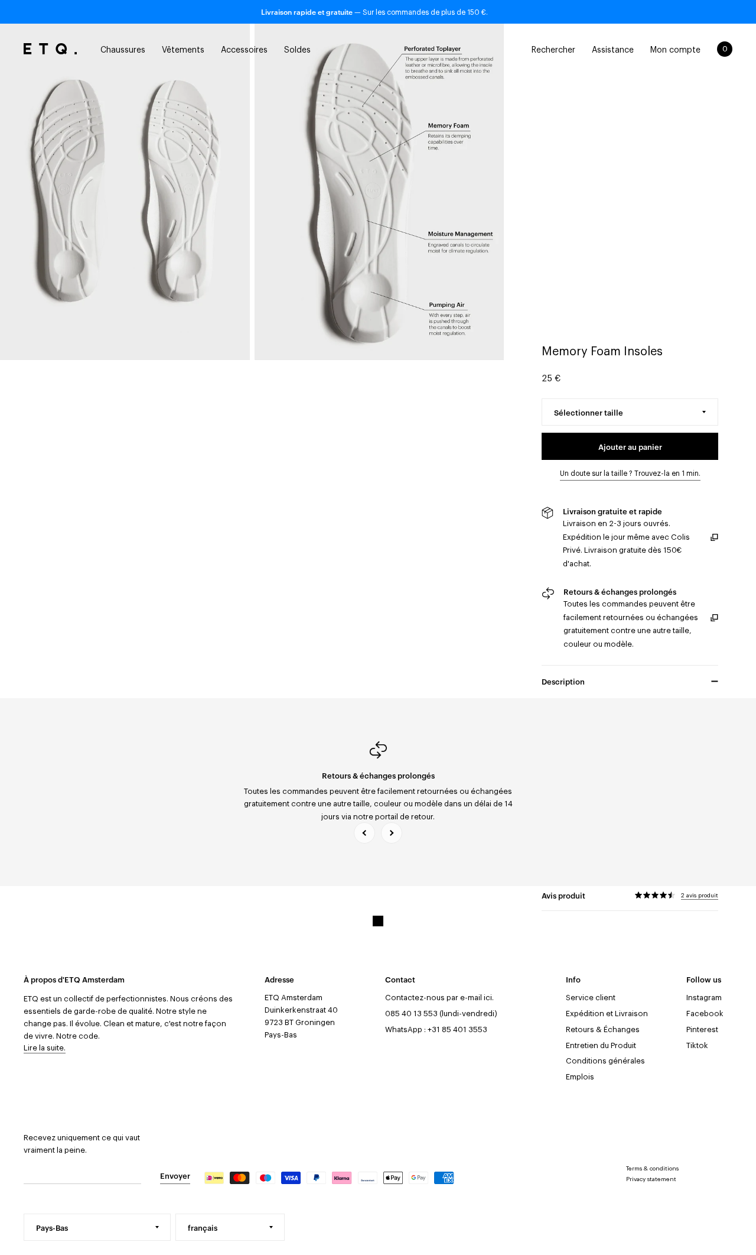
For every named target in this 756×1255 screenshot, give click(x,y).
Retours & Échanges (603, 1029)
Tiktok (697, 1045)
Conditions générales (605, 1061)
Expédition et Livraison (607, 1013)
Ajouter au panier (630, 446)
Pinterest (702, 1029)
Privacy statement (651, 1179)
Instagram (704, 997)
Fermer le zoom (124, 191)
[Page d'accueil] (50, 49)
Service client (590, 997)
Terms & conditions (652, 1169)
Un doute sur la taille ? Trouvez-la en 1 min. (630, 473)
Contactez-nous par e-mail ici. (439, 997)
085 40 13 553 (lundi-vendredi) (441, 1013)
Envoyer (175, 1175)
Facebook (705, 1013)
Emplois (580, 1077)
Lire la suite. (45, 1048)
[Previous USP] (364, 833)
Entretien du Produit (601, 1045)
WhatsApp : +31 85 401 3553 (436, 1029)
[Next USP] (391, 833)
